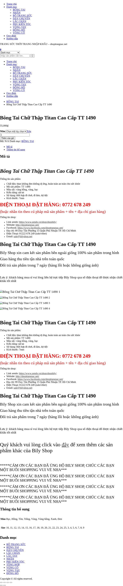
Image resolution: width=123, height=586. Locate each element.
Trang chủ (11, 4)
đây (65, 444)
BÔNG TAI (19, 9)
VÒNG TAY (19, 27)
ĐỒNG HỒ (19, 30)
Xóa (29, 131)
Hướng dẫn (12, 38)
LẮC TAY (11, 556)
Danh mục (11, 6)
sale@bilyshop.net (23, 236)
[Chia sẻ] (7, 582)
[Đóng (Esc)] (11, 582)
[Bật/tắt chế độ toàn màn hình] (4, 582)
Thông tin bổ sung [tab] (15, 149)
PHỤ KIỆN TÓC (22, 24)
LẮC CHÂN (19, 21)
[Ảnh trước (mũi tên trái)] (1, 585)
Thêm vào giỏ (7, 138)
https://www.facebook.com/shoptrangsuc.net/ (40, 227)
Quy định (11, 35)
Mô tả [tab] (9, 146)
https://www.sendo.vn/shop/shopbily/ (38, 222)
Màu (2, 131)
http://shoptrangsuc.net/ (27, 224)
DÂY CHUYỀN (21, 18)
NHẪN (16, 12)
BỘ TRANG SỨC (22, 15)
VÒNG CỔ (19, 32)
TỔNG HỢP (13, 564)
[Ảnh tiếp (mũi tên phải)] (4, 585)
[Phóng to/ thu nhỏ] (1, 582)
